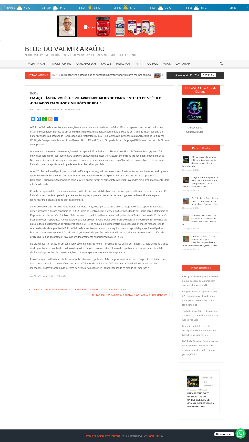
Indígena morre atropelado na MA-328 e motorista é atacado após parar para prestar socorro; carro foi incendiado (200, 298)
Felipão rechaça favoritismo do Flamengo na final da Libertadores (129, 295)
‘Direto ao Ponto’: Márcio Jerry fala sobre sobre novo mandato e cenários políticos (79, 289)
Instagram (123, 63)
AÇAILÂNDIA (37, 275)
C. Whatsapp (183, 63)
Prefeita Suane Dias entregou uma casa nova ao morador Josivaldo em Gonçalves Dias (204, 201)
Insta (138, 63)
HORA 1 (34, 93)
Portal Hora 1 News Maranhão (45, 109)
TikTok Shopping (60, 63)
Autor (167, 63)
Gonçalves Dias (86, 63)
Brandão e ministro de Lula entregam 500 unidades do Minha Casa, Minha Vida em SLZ (199, 330)
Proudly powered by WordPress (103, 435)
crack (51, 275)
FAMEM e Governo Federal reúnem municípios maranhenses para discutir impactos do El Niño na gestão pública (200, 348)
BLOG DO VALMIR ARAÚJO (65, 49)
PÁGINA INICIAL (36, 63)
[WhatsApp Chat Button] (240, 433)
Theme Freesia (154, 435)
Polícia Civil (62, 275)
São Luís (106, 63)
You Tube (152, 63)
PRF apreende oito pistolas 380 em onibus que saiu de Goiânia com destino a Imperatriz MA (200, 281)
